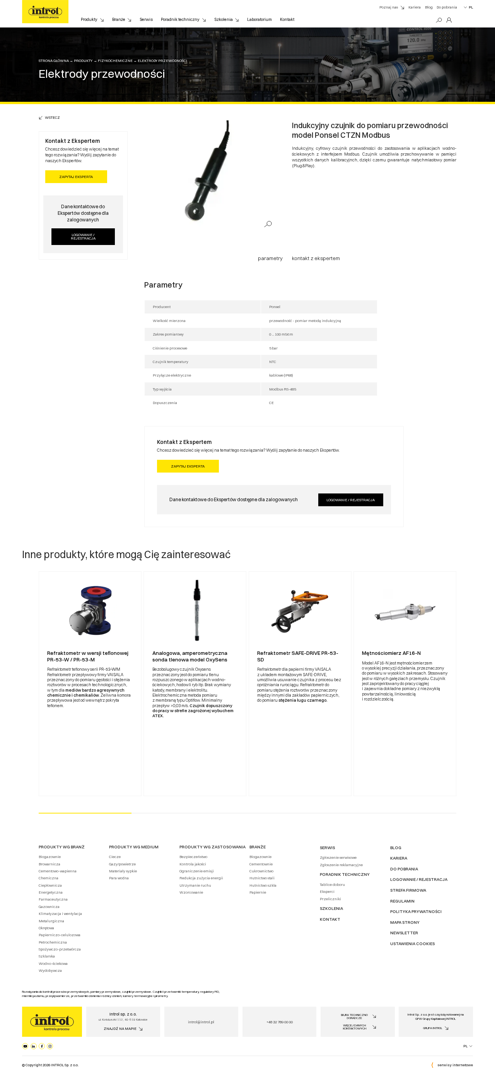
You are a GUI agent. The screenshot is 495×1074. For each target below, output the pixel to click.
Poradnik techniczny (180, 19)
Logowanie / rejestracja (83, 236)
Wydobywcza (50, 970)
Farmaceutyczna (53, 899)
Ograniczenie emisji (196, 871)
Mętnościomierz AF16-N (391, 653)
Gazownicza (49, 906)
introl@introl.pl (201, 1022)
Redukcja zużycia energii (201, 878)
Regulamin (402, 901)
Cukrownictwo (261, 871)
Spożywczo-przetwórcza (60, 949)
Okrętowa (46, 928)
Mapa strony (405, 922)
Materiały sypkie (123, 871)
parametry (270, 258)
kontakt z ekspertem (316, 258)
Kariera (414, 7)
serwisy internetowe (455, 1065)
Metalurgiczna (51, 921)
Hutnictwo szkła (263, 885)
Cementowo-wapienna (58, 871)
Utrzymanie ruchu (195, 885)
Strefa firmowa (408, 890)
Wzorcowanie (191, 892)
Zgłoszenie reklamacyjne (341, 865)
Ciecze (115, 857)
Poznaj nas (388, 7)
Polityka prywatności (416, 911)
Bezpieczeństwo (193, 857)
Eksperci (327, 891)
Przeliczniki (330, 899)
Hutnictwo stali (262, 878)
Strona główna (54, 60)
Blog (429, 7)
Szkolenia (223, 19)
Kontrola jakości (192, 864)
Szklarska (47, 956)
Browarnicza (49, 864)
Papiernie (257, 892)
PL (471, 7)
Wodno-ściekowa (53, 963)
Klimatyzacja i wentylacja (60, 913)
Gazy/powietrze (122, 864)
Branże (118, 19)
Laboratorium (259, 19)
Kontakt (287, 19)
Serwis (146, 19)
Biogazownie (50, 857)
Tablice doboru (332, 884)
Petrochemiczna (53, 942)
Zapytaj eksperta (76, 177)
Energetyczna (51, 892)
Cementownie (261, 864)
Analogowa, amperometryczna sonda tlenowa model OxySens (189, 656)
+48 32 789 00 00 (279, 1022)
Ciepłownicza (50, 885)
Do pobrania (447, 7)
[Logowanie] (449, 20)
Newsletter (404, 932)
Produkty (89, 19)
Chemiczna (48, 878)
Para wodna (119, 878)
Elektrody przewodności (162, 60)
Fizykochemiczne (115, 60)
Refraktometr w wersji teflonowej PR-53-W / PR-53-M (87, 656)
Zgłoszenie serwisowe (338, 857)
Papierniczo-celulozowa (59, 935)
